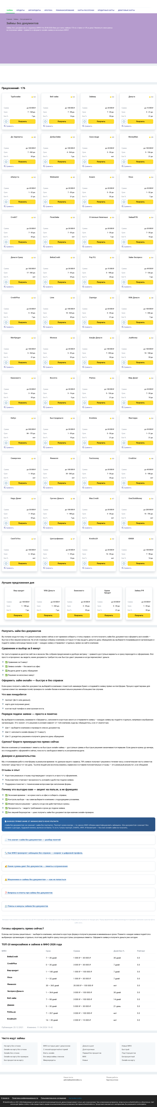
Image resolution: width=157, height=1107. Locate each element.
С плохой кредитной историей (55, 1049)
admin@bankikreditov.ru (73, 1080)
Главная (9, 19)
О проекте (5, 1098)
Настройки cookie (75, 1098)
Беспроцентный (128, 1057)
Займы (10, 10)
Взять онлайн (48, 1053)
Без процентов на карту (13, 1060)
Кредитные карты (106, 10)
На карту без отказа (12, 1046)
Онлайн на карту (128, 1060)
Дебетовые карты (126, 10)
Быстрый (125, 1049)
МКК (84, 1057)
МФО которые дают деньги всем (56, 1046)
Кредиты (21, 10)
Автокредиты (34, 10)
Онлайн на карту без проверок (16, 1057)
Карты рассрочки (86, 10)
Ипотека (48, 10)
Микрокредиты (49, 1060)
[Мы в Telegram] (142, 1084)
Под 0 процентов (129, 1053)
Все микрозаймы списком (53, 1057)
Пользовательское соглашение (53, 1098)
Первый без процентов (92, 1053)
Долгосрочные (88, 1049)
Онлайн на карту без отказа (15, 1049)
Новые (85, 1060)
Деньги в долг (88, 1046)
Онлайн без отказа (11, 1053)
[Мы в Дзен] (147, 1084)
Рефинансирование (65, 10)
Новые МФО (127, 1046)
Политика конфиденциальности (25, 1098)
